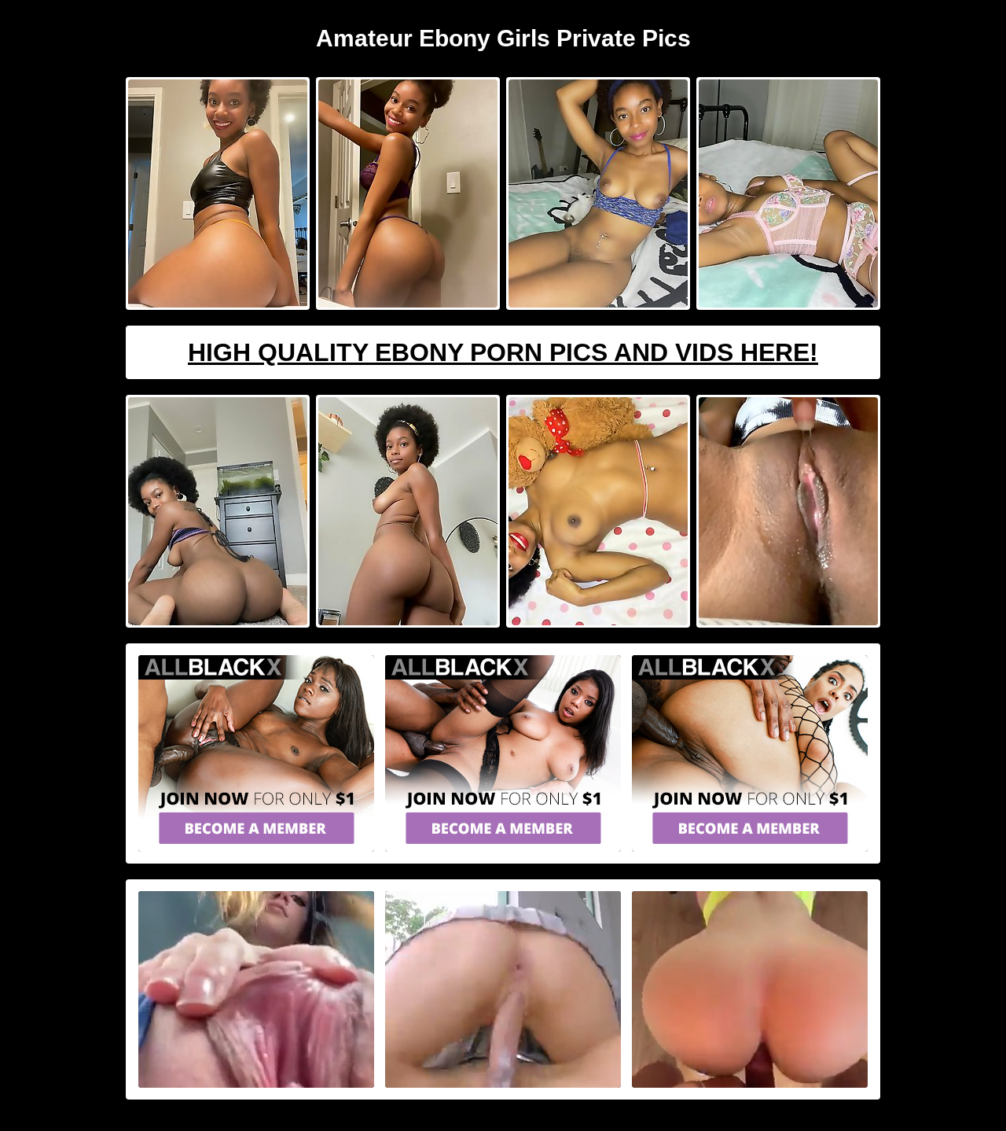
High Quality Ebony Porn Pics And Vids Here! (503, 352)
